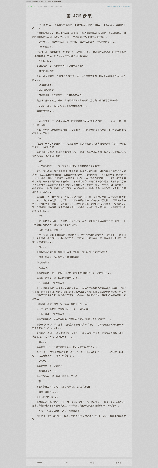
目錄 (65, 463)
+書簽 (92, 463)
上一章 (39, 463)
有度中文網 (35, 1)
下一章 (118, 463)
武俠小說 (43, 1)
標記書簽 (109, 6)
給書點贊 (115, 6)
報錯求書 (121, 6)
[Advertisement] (79, 438)
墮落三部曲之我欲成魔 (54, 1)
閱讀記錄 (127, 6)
